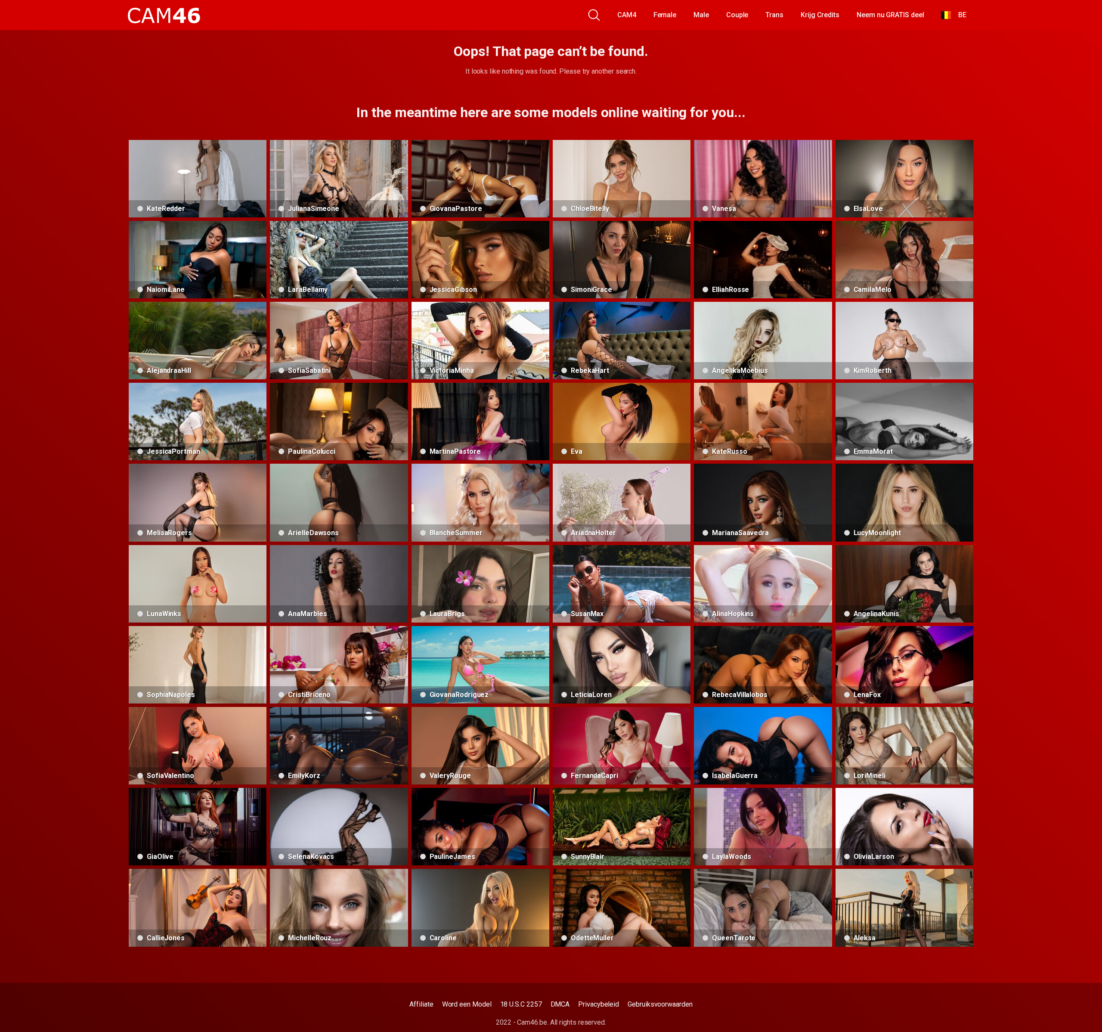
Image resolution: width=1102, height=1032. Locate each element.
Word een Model (467, 1004)
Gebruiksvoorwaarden (660, 1004)
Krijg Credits (820, 15)
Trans (774, 15)
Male (701, 15)
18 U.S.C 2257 (521, 1004)
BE (958, 15)
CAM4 (626, 15)
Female (665, 15)
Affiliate (421, 1004)
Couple (737, 15)
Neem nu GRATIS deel (890, 15)
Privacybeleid (598, 1004)
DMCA (560, 1004)
